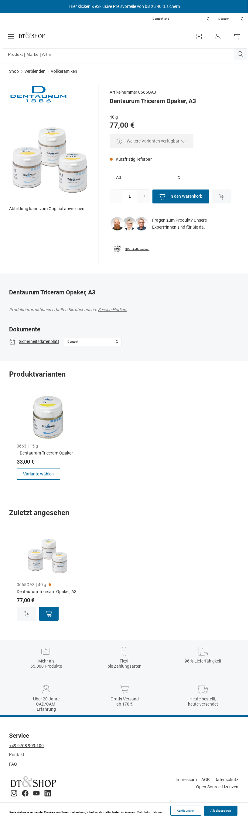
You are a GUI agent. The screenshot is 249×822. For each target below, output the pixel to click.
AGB (205, 779)
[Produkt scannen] (198, 36)
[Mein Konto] (217, 36)
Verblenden (35, 71)
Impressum (186, 779)
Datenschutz (226, 779)
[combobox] (181, 18)
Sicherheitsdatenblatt (39, 341)
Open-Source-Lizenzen (217, 786)
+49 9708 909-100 (26, 745)
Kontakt (16, 754)
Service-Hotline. (112, 309)
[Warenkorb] (238, 36)
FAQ (13, 764)
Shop (14, 71)
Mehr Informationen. (150, 812)
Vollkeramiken (64, 71)
